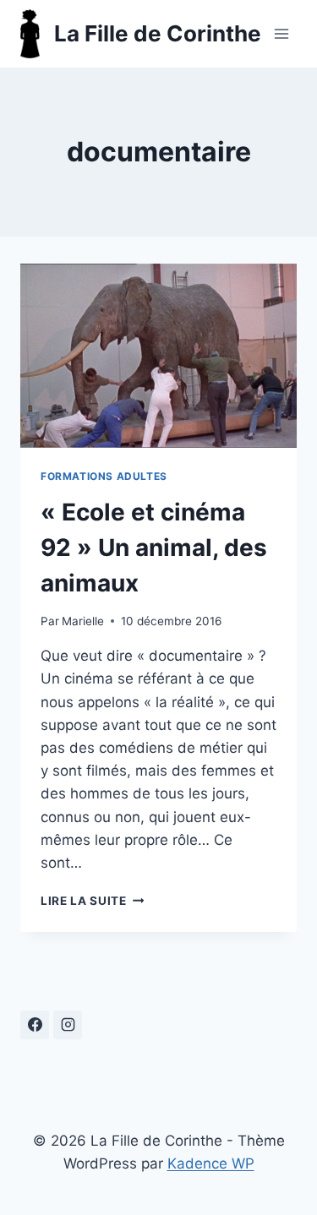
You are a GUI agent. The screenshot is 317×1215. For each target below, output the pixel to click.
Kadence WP (210, 1163)
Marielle (83, 621)
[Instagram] (67, 1025)
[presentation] (158, 356)
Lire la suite (92, 900)
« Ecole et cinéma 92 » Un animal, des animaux (154, 547)
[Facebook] (34, 1025)
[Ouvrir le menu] (281, 33)
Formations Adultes (104, 476)
